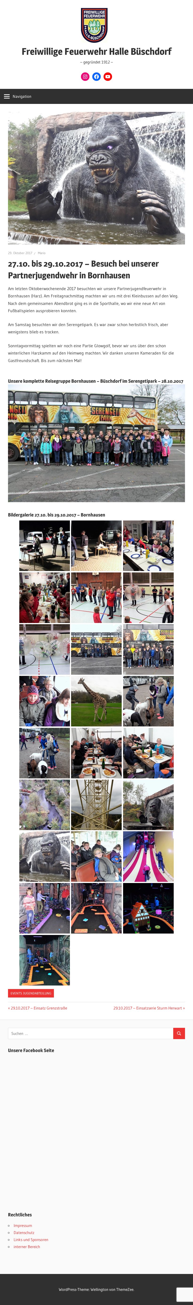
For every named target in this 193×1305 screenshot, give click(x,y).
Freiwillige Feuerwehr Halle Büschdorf (96, 51)
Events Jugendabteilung (31, 993)
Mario (41, 253)
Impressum (23, 1225)
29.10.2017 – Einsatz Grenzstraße (39, 1007)
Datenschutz (24, 1232)
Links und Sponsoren (31, 1239)
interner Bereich (27, 1246)
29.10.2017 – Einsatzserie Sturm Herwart (147, 1007)
